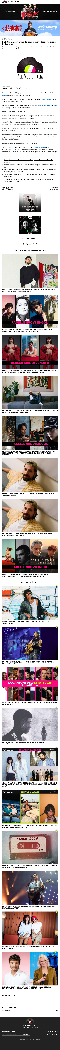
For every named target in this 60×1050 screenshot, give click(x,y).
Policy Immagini (43, 1037)
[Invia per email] (26, 88)
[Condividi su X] (17, 88)
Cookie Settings (50, 1037)
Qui (24, 108)
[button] (23, 88)
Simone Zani (6, 86)
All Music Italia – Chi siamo (11, 1037)
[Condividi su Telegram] (20, 88)
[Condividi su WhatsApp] (11, 88)
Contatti (19, 1037)
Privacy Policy (30, 1037)
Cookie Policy (36, 1037)
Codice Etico (24, 1037)
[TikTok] (57, 1034)
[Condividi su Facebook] (14, 88)
